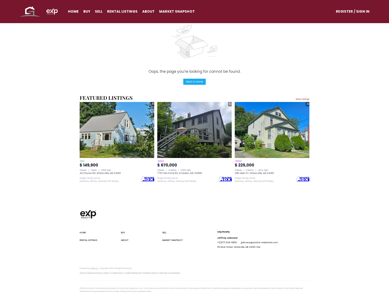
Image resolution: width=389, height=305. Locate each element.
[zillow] (238, 254)
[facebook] (219, 254)
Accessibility (174, 273)
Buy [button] (86, 11)
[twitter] (231, 254)
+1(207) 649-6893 (227, 242)
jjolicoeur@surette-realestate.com (259, 242)
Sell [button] (99, 11)
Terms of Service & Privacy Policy (95, 273)
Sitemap (163, 273)
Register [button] (344, 11)
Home (73, 11)
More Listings (302, 99)
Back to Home (194, 81)
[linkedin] (225, 254)
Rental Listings (122, 11)
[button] (30, 12)
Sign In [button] (363, 11)
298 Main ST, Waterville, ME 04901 (254, 173)
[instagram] (244, 254)
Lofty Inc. (95, 268)
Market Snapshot (177, 11)
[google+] (256, 254)
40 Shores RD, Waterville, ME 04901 (100, 173)
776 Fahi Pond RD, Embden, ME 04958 (179, 173)
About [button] (148, 11)
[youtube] (250, 254)
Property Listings (150, 273)
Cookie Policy (117, 273)
